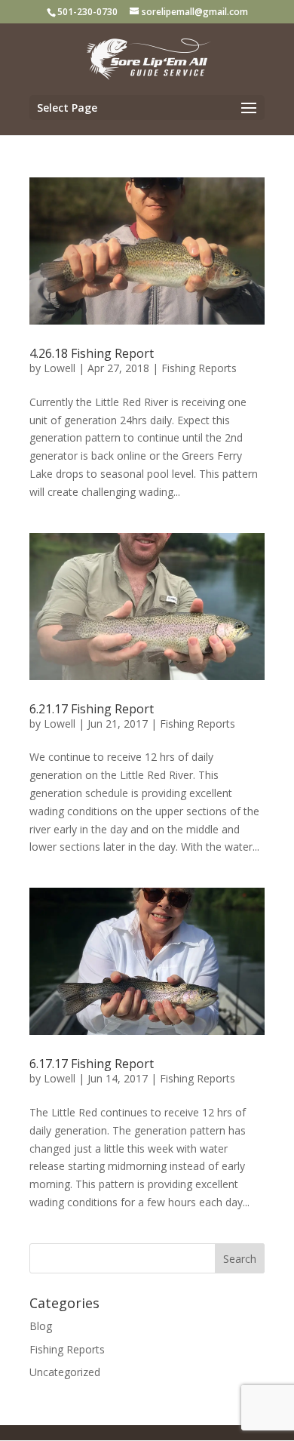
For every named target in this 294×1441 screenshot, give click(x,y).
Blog (40, 1326)
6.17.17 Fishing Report (91, 1063)
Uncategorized (64, 1372)
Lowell (59, 368)
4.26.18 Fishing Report (91, 353)
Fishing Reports (199, 368)
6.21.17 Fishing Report (91, 708)
